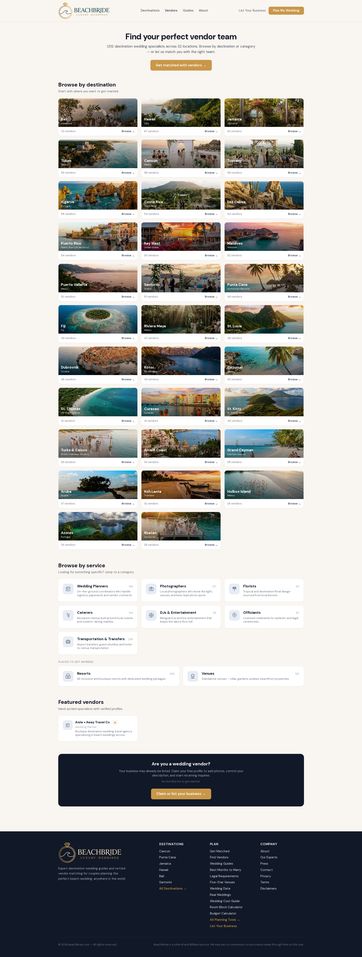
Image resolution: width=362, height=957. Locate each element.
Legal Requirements (224, 876)
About (203, 10)
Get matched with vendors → (181, 65)
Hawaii (163, 870)
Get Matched (219, 851)
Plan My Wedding (286, 10)
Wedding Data (220, 888)
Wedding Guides (221, 864)
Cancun (164, 851)
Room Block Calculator (226, 907)
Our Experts (268, 857)
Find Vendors (219, 857)
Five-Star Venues (222, 882)
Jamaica (165, 864)
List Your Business (252, 10)
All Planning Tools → (225, 920)
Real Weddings (220, 895)
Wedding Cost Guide (225, 901)
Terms (264, 882)
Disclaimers (268, 888)
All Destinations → (173, 888)
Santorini (165, 882)
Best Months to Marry (225, 870)
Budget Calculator (223, 913)
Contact (266, 870)
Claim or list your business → (181, 793)
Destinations (150, 10)
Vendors (171, 10)
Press (264, 864)
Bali (161, 876)
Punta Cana (167, 857)
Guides (188, 10)
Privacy (265, 876)
